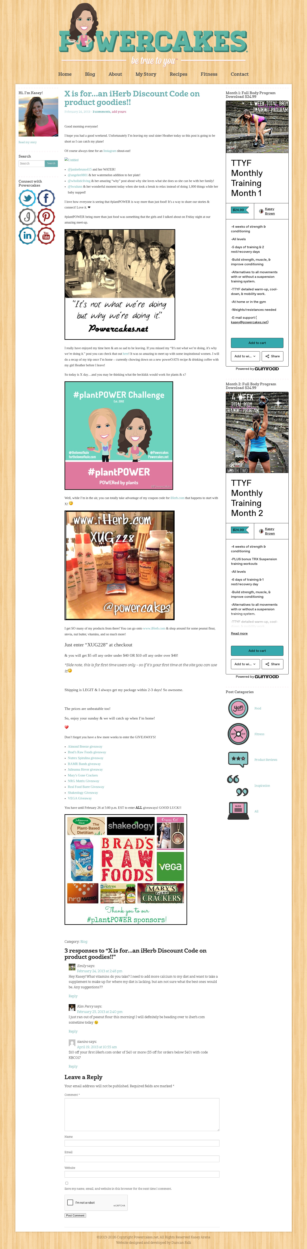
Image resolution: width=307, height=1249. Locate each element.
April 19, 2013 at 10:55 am (97, 1047)
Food (258, 708)
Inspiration (262, 785)
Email (68, 1152)
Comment (72, 1095)
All (256, 811)
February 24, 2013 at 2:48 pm (99, 971)
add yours (119, 111)
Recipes (178, 74)
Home (65, 74)
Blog (90, 74)
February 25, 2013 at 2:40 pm (100, 1012)
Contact (240, 74)
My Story (146, 74)
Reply (73, 996)
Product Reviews (266, 760)
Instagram (109, 151)
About (115, 74)
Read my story (28, 142)
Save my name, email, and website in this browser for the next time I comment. (118, 1188)
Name (69, 1136)
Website (70, 1168)
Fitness (209, 74)
